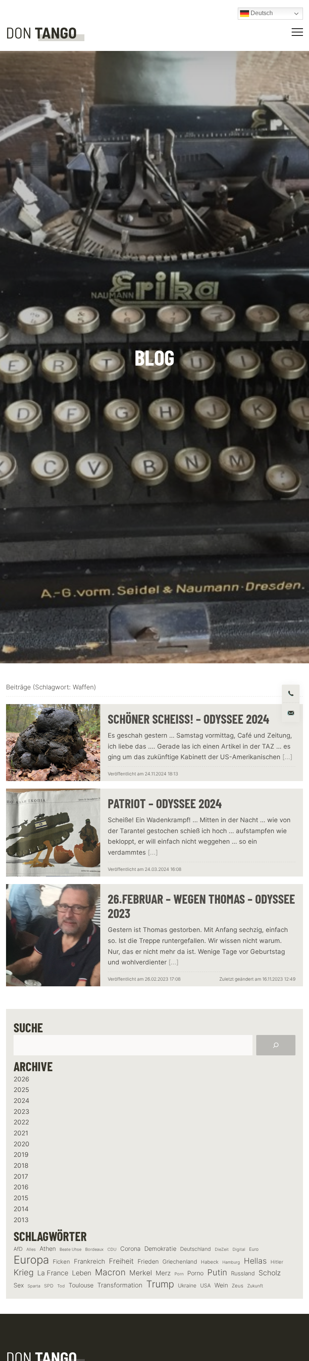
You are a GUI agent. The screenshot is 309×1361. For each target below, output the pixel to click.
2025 (21, 1089)
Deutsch (261, 13)
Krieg (24, 1272)
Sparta (34, 1286)
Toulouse (81, 1285)
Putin (217, 1272)
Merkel (140, 1273)
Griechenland (179, 1261)
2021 (21, 1133)
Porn (179, 1273)
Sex (19, 1285)
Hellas (255, 1261)
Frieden (148, 1261)
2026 (21, 1079)
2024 (21, 1100)
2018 (21, 1165)
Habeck (210, 1262)
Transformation (119, 1285)
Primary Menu (298, 32)
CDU (111, 1249)
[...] (287, 757)
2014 (21, 1209)
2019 (21, 1154)
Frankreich (89, 1261)
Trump (160, 1284)
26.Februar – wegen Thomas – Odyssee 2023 (201, 906)
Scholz (270, 1273)
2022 (21, 1122)
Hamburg (231, 1262)
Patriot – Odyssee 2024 (165, 803)
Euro (254, 1249)
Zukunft (255, 1286)
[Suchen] (275, 1045)
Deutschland (195, 1249)
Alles (31, 1249)
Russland (243, 1273)
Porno (195, 1273)
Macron (110, 1272)
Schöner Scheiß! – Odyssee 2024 (188, 718)
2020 (21, 1144)
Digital (239, 1249)
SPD (49, 1286)
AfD (18, 1249)
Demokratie (160, 1248)
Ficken (61, 1261)
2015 (21, 1198)
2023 (21, 1111)
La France (52, 1273)
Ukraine (187, 1285)
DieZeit (222, 1249)
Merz (163, 1273)
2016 (21, 1187)
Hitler (277, 1262)
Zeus (237, 1286)
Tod (61, 1286)
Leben (81, 1273)
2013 (21, 1220)
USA (205, 1286)
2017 (21, 1176)
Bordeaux (94, 1249)
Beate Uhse (70, 1249)
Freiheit (121, 1261)
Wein (221, 1285)
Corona (130, 1248)
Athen (48, 1248)
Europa (31, 1260)
